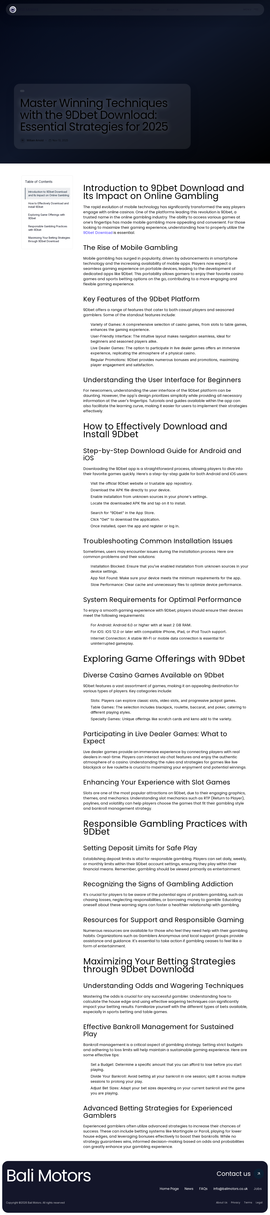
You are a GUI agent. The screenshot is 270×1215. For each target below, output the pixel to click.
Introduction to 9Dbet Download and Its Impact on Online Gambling (48, 193)
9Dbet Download (98, 232)
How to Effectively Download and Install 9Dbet (48, 205)
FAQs (203, 1188)
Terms (248, 1202)
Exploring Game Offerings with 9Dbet (46, 216)
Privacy (235, 1202)
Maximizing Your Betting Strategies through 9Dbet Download (49, 239)
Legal (259, 1202)
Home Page (169, 1188)
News (189, 1188)
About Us (221, 1202)
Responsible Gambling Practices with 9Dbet (47, 228)
